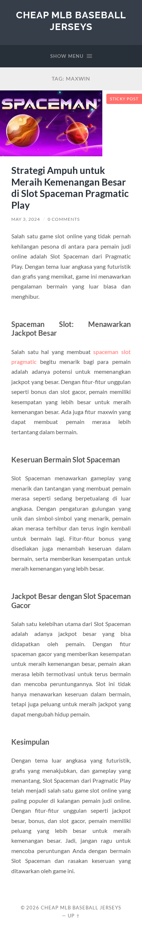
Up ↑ (74, 916)
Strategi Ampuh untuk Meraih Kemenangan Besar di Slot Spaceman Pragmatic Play (70, 187)
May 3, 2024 (25, 219)
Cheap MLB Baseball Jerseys (71, 20)
